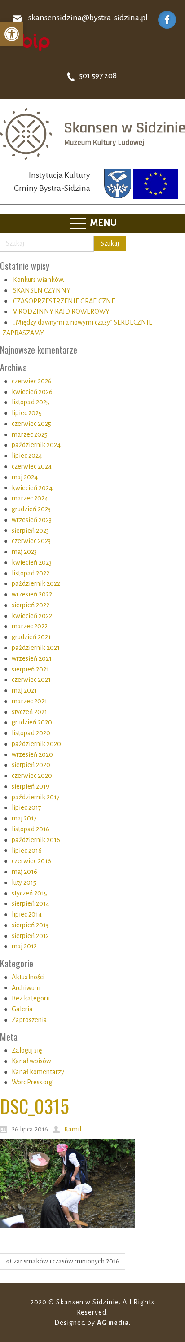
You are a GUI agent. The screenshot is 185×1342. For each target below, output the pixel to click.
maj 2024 (25, 477)
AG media (113, 1322)
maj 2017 (24, 818)
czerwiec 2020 (32, 775)
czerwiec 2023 (31, 540)
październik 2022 (36, 583)
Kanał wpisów (31, 1061)
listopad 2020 (31, 733)
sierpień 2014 (30, 903)
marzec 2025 (30, 434)
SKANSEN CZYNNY (41, 290)
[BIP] (29, 41)
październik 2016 (36, 839)
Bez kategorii (31, 998)
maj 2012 (24, 946)
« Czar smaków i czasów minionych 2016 (62, 1261)
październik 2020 (36, 743)
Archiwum (26, 987)
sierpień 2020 (31, 764)
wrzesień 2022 (32, 594)
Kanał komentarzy (38, 1071)
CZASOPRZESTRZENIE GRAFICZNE (64, 301)
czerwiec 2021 (31, 679)
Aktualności (28, 977)
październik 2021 (36, 647)
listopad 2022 (30, 573)
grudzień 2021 (31, 636)
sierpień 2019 (30, 786)
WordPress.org (32, 1082)
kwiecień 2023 (32, 562)
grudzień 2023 (31, 509)
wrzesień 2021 (32, 658)
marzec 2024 (30, 498)
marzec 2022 (30, 626)
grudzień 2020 (32, 722)
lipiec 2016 (27, 850)
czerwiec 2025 (31, 423)
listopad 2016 (30, 829)
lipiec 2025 (27, 413)
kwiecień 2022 (32, 615)
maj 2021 (24, 690)
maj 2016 (24, 871)
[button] (11, 34)
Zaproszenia (29, 1019)
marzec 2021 (29, 701)
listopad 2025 (30, 402)
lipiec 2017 (26, 807)
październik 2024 (36, 444)
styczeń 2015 (29, 893)
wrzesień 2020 (32, 754)
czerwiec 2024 (32, 466)
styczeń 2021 (29, 711)
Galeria (22, 1009)
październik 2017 (36, 797)
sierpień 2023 (30, 530)
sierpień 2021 (30, 669)
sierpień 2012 (30, 935)
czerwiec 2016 (31, 860)
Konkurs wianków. (38, 279)
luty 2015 (24, 882)
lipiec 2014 (27, 914)
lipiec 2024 (27, 455)
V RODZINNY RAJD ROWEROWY (61, 311)
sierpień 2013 (30, 925)
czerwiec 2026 (32, 381)
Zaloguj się (27, 1050)
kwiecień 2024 (32, 487)
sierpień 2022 (30, 605)
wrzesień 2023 (32, 519)
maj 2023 (24, 551)
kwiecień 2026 (32, 391)
